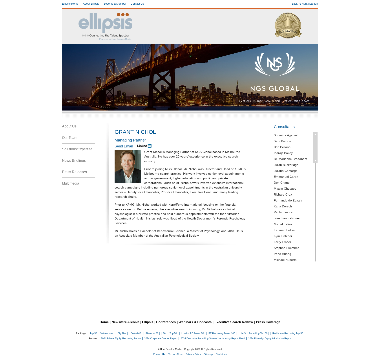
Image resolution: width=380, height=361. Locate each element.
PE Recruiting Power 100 (221, 333)
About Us (69, 126)
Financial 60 (152, 333)
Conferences (166, 322)
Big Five (122, 333)
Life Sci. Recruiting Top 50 (253, 333)
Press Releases (74, 172)
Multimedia (70, 183)
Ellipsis (147, 322)
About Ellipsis (91, 3)
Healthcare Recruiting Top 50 (287, 333)
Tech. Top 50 (170, 333)
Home (104, 322)
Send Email (124, 146)
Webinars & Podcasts (195, 322)
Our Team (69, 138)
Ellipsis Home (70, 3)
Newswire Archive (125, 322)
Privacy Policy (193, 354)
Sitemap (208, 354)
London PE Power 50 (192, 333)
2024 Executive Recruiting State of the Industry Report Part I (213, 338)
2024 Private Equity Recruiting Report (121, 338)
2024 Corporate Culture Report (160, 338)
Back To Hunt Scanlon (305, 3)
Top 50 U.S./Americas (101, 333)
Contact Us (137, 3)
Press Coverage (268, 322)
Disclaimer (221, 354)
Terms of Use (175, 354)
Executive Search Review (233, 322)
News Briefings (74, 160)
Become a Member (115, 3)
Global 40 (136, 333)
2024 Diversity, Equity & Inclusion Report (270, 338)
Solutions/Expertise (77, 149)
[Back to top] (373, 354)
